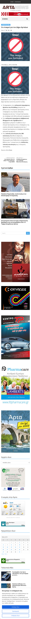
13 (3, 547)
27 (3, 552)
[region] (15, 603)
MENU (6, 19)
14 (7, 547)
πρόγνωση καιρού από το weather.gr (13, 517)
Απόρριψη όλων (15, 615)
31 (19, 552)
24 (19, 549)
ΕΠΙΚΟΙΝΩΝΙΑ (18, 2)
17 (19, 547)
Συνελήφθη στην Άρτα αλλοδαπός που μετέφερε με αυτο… (20, 573)
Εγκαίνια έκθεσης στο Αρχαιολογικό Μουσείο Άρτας (19, 585)
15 (11, 547)
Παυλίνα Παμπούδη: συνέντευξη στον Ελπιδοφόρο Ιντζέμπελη (13, 194)
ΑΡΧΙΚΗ (12, 2)
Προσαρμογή (15, 611)
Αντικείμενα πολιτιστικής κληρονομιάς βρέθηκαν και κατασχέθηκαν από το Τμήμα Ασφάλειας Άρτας (14, 222)
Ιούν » (6, 554)
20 (3, 549)
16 (15, 547)
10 (19, 544)
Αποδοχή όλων (15, 607)
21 (7, 549)
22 (11, 549)
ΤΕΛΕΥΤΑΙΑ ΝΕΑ (6, 24)
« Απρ (2, 554)
